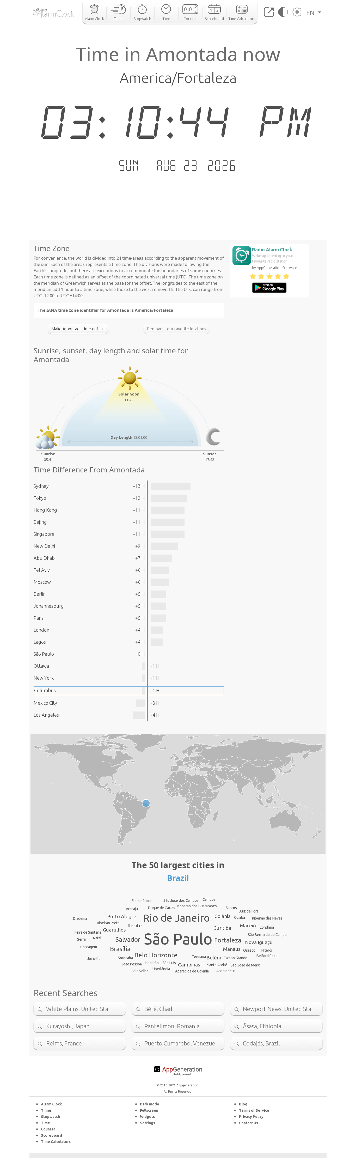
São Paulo (44, 653)
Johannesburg (49, 606)
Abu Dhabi (45, 558)
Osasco (249, 950)
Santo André (217, 965)
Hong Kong (45, 510)
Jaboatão (151, 963)
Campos (209, 899)
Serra (81, 939)
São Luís (169, 963)
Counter (48, 1129)
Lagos (40, 641)
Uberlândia (161, 969)
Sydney (41, 486)
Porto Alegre (121, 916)
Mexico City (45, 702)
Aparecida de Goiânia (192, 971)
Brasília (120, 948)
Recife (134, 925)
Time (45, 1123)
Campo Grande (235, 958)
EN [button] (311, 12)
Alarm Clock (51, 1104)
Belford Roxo (267, 956)
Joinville (94, 959)
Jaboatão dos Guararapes (196, 906)
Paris (39, 617)
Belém (213, 957)
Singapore (44, 534)
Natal (97, 938)
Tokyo (40, 498)
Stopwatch (50, 1117)
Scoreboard (51, 1135)
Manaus (232, 949)
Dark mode (149, 1104)
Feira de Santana (88, 932)
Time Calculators (56, 1142)
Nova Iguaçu (259, 942)
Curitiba (222, 928)
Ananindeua (226, 971)
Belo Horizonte (155, 955)
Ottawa (41, 665)
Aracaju (132, 909)
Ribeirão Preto (108, 923)
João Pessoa (131, 964)
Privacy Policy (251, 1117)
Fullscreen (149, 1110)
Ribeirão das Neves (267, 918)
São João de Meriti (245, 965)
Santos (231, 908)
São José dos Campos (181, 900)
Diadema (80, 918)
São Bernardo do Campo (267, 935)
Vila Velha (140, 971)
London (41, 629)
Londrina (267, 927)
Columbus (45, 690)
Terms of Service (254, 1110)
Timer (46, 1110)
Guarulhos (114, 930)
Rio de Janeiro (176, 917)
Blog (243, 1104)
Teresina (199, 956)
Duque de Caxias (161, 908)
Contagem (88, 947)
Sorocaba (125, 958)
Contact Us (248, 1123)
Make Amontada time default (78, 328)
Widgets (147, 1117)
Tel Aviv (42, 570)
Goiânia (222, 916)
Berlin (40, 594)
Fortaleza (227, 940)
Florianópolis (142, 901)
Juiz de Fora (249, 911)
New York (44, 677)
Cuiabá (239, 917)
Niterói (266, 950)
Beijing (40, 522)
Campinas (189, 965)
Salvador (127, 939)
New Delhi (44, 546)
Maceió (248, 925)
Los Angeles (46, 714)
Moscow (42, 582)
